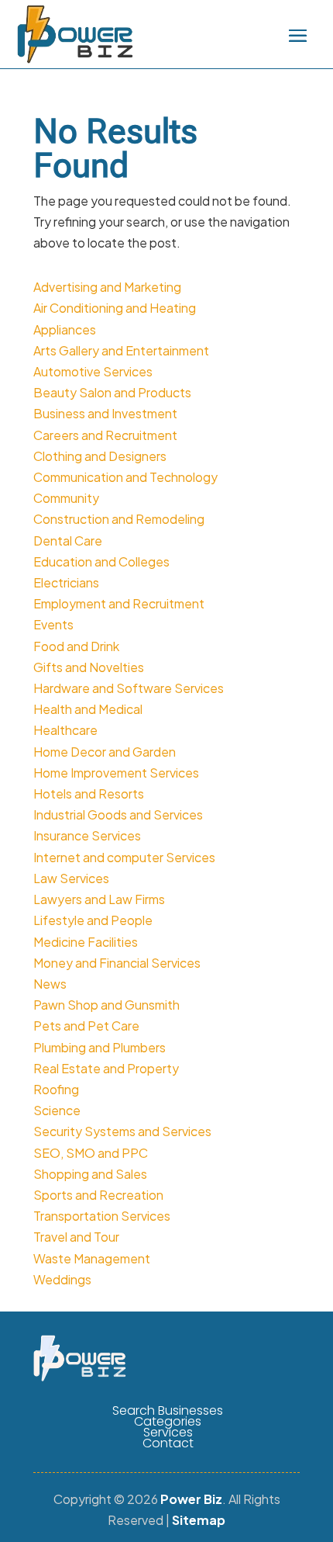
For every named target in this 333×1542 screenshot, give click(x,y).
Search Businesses (167, 1410)
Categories (167, 1421)
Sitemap (198, 1520)
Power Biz (191, 1499)
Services (168, 1432)
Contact (168, 1443)
